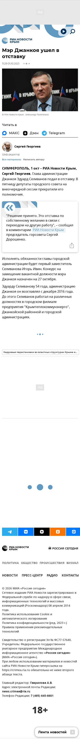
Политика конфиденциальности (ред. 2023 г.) (34, 623)
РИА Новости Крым (49, 230)
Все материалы (11, 159)
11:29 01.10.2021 (10, 63)
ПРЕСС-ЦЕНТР (32, 576)
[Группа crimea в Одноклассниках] (58, 532)
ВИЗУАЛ (72, 563)
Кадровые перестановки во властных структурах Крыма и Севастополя (41, 352)
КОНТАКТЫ (70, 576)
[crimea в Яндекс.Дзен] (42, 532)
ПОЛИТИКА (10, 563)
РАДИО (52, 576)
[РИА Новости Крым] (17, 40)
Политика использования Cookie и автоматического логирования (27, 616)
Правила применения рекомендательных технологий (32, 629)
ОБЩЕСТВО (29, 563)
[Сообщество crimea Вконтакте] (26, 532)
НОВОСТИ (10, 576)
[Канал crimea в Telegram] (10, 532)
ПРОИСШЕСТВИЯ (52, 563)
